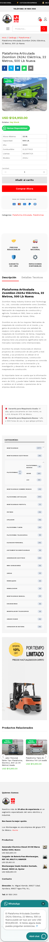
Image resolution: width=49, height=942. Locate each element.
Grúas (9, 573)
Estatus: (5, 122)
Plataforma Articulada (22, 215)
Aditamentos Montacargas (18, 550)
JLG (27, 480)
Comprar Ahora (24, 188)
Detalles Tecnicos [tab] (32, 277)
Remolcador (12, 588)
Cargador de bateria (15, 626)
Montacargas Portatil (16, 504)
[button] (9, 753)
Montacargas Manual (16, 596)
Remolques (11, 581)
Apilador (10, 519)
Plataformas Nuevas (31, 466)
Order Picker (12, 619)
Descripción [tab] (9, 277)
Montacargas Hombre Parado (19, 489)
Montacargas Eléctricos (17, 455)
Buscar (44, 29)
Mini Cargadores (14, 565)
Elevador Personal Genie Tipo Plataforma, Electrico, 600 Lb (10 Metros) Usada (12, 761)
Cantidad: (5, 168)
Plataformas (38, 215)
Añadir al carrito (24, 180)
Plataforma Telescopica (17, 535)
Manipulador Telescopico (18, 611)
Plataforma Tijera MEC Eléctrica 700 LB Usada (36, 759)
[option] (13, 756)
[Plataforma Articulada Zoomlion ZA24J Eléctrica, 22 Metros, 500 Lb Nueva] (4, 68)
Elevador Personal (15, 542)
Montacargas (12, 448)
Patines (10, 512)
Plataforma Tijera (14, 527)
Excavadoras (12, 603)
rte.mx (15, 830)
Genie (28, 473)
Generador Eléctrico (16, 558)
